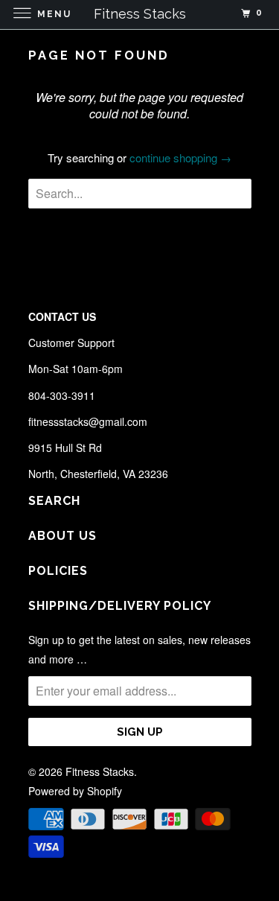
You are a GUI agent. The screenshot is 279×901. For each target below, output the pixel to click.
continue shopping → (180, 157)
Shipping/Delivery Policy (119, 606)
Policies (58, 571)
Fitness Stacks (99, 771)
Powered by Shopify (75, 790)
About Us (62, 536)
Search (54, 501)
